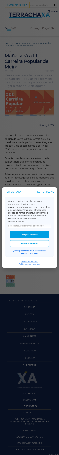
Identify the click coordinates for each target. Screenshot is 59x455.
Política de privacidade (29, 264)
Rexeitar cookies (29, 243)
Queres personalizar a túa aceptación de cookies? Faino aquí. (29, 252)
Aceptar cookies (29, 234)
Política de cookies (29, 262)
